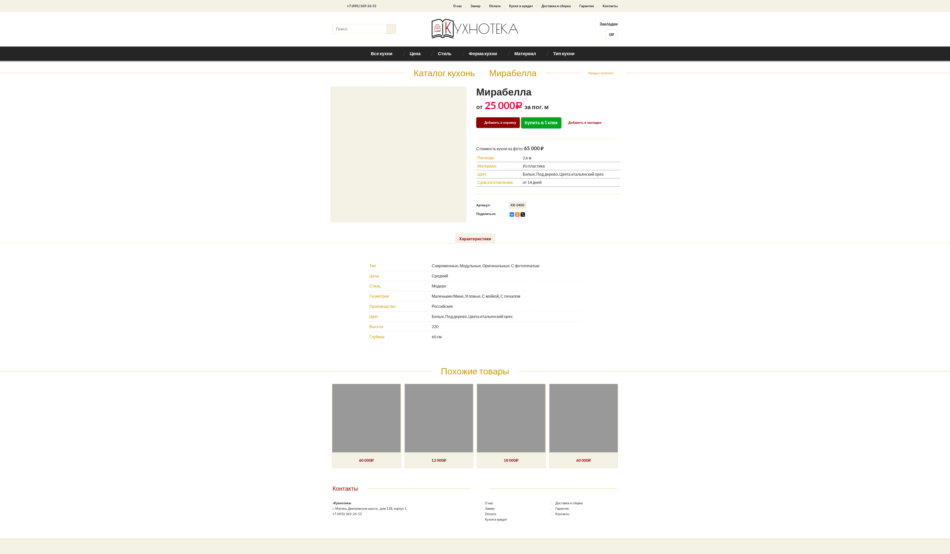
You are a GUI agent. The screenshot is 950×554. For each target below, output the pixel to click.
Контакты (610, 6)
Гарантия (586, 6)
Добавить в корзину (500, 122)
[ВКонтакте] (512, 214)
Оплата (494, 6)
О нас (457, 6)
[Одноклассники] (517, 214)
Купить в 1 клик (541, 122)
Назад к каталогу (601, 73)
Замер (475, 6)
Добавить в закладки (584, 122)
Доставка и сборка (556, 6)
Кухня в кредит (521, 6)
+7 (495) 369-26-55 (362, 6)
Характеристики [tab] (475, 238)
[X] (523, 214)
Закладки (608, 24)
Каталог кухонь (444, 72)
